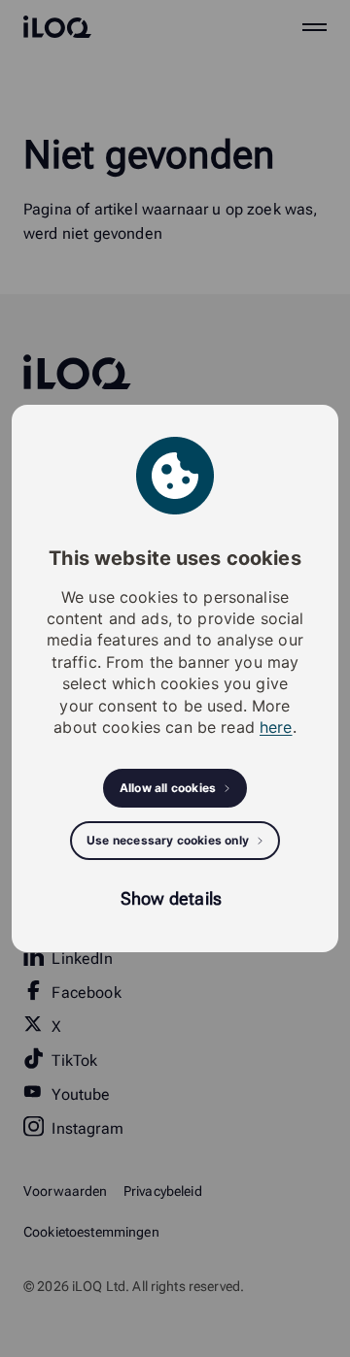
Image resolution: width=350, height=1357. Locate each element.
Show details (171, 898)
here (276, 727)
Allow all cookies (168, 787)
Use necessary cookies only (168, 840)
